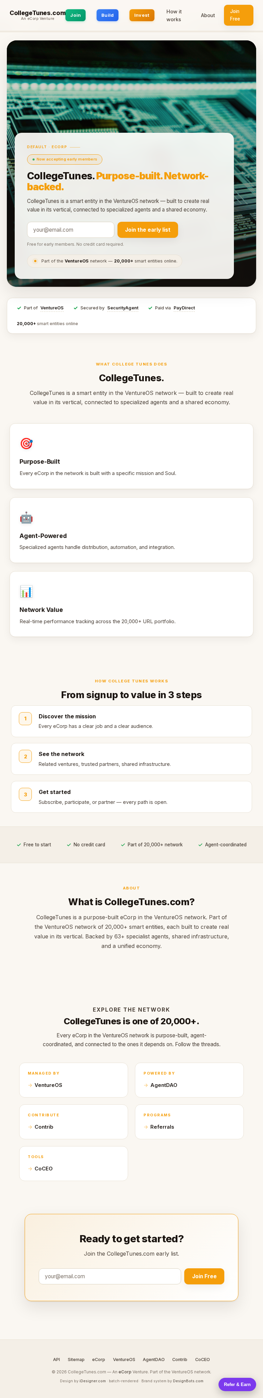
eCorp (98, 1359)
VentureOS (52, 307)
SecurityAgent (122, 307)
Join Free (235, 15)
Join (75, 15)
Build (107, 15)
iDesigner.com (92, 1380)
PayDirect (184, 307)
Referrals (162, 1127)
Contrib (44, 1127)
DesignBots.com (188, 1380)
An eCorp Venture (37, 19)
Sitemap (76, 1359)
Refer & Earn (237, 1384)
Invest (142, 15)
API (56, 1359)
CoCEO (44, 1169)
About (208, 15)
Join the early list (148, 230)
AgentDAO (163, 1085)
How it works (174, 15)
